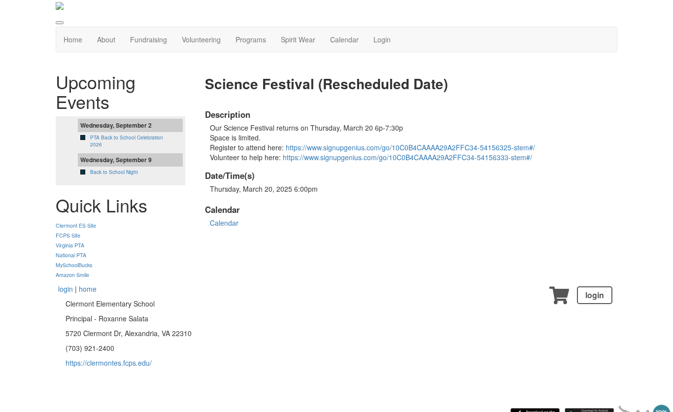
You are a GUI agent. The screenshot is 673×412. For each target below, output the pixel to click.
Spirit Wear (298, 39)
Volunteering (201, 39)
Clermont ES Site (76, 225)
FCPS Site (68, 235)
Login (382, 39)
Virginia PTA (70, 245)
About (106, 39)
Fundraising (148, 39)
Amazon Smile (72, 274)
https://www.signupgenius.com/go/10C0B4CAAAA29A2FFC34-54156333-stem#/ (407, 157)
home (88, 289)
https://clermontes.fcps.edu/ (109, 363)
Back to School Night (114, 172)
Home (73, 39)
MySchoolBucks (74, 265)
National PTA (71, 255)
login (594, 295)
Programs (251, 39)
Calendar (344, 39)
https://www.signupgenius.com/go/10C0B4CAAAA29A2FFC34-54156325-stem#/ (410, 147)
